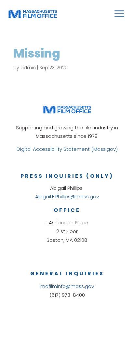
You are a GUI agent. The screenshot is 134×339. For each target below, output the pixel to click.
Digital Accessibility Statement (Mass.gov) (67, 149)
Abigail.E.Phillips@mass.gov (67, 196)
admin (28, 67)
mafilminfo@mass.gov (67, 286)
